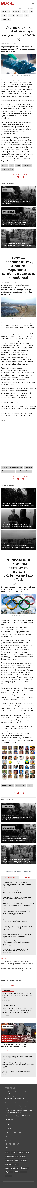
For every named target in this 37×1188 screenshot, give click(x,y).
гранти (4, 15)
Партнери (8, 1128)
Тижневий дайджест (13, 1132)
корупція (11, 15)
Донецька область (8, 471)
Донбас (23, 1156)
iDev (13, 1119)
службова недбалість (24, 471)
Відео (3, 1020)
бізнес (25, 11)
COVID (18, 165)
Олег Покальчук (8, 990)
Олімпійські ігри (21, 785)
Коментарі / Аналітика (9, 985)
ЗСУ (16, 1160)
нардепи (19, 15)
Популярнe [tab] (27, 877)
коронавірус (27, 165)
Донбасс (24, 1160)
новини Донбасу (7, 169)
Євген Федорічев (8, 1005)
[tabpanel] (18, 917)
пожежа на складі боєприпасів (12, 467)
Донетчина (9, 1160)
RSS (6, 1137)
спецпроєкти (6, 19)
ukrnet (7, 1152)
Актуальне (5, 958)
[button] (18, 871)
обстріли (24, 1172)
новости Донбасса (11, 1168)
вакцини (4, 165)
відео (26, 15)
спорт (30, 785)
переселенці (16, 11)
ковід (11, 165)
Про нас (8, 1124)
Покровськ (24, 1168)
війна (31, 11)
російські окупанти (11, 1164)
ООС (16, 1172)
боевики (8, 1176)
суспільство (6, 11)
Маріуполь (28, 467)
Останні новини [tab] (10, 877)
